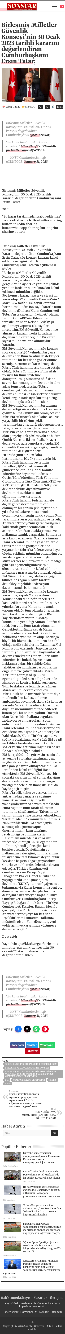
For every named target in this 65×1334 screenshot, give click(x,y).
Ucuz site (57, 1312)
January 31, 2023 (36, 162)
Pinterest (32, 1050)
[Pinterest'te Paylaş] (45, 1029)
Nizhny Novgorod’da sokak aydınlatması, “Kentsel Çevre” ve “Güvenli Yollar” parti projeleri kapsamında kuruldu (42, 1210)
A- (47, 106)
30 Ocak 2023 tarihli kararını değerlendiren (31, 1064)
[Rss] (32, 1322)
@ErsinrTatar (39, 135)
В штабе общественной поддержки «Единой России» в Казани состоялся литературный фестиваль (41, 1158)
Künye (24, 1298)
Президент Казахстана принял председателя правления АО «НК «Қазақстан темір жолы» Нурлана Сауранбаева (25, 1099)
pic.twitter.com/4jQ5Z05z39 (25, 150)
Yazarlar (40, 1298)
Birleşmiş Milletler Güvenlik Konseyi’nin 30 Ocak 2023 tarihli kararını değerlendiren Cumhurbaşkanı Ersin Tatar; (30, 1073)
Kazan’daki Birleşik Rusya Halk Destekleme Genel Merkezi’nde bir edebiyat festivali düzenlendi (41, 1174)
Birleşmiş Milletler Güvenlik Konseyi (27, 1068)
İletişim (56, 1298)
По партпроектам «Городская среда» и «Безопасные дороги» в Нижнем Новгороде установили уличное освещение (42, 1191)
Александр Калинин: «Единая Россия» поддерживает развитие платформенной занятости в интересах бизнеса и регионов (31, 1267)
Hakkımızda (9, 1298)
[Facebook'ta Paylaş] (18, 1029)
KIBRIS (53, 1080)
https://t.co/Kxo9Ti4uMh (38, 146)
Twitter (32, 1045)
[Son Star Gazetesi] (22, 6)
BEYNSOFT (44, 1312)
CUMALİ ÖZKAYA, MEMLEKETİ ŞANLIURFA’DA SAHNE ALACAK (39, 1114)
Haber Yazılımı (11, 1312)
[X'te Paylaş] (27, 1029)
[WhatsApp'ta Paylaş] (36, 1029)
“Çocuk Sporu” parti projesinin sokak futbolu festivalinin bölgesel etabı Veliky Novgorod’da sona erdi (42, 1247)
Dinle (60, 106)
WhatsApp (46, 1045)
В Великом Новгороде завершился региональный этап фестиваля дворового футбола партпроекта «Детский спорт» (42, 1228)
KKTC (8, 1083)
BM (6, 1080)
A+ (40, 106)
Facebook (18, 1045)
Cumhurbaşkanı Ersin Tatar (29, 1080)
